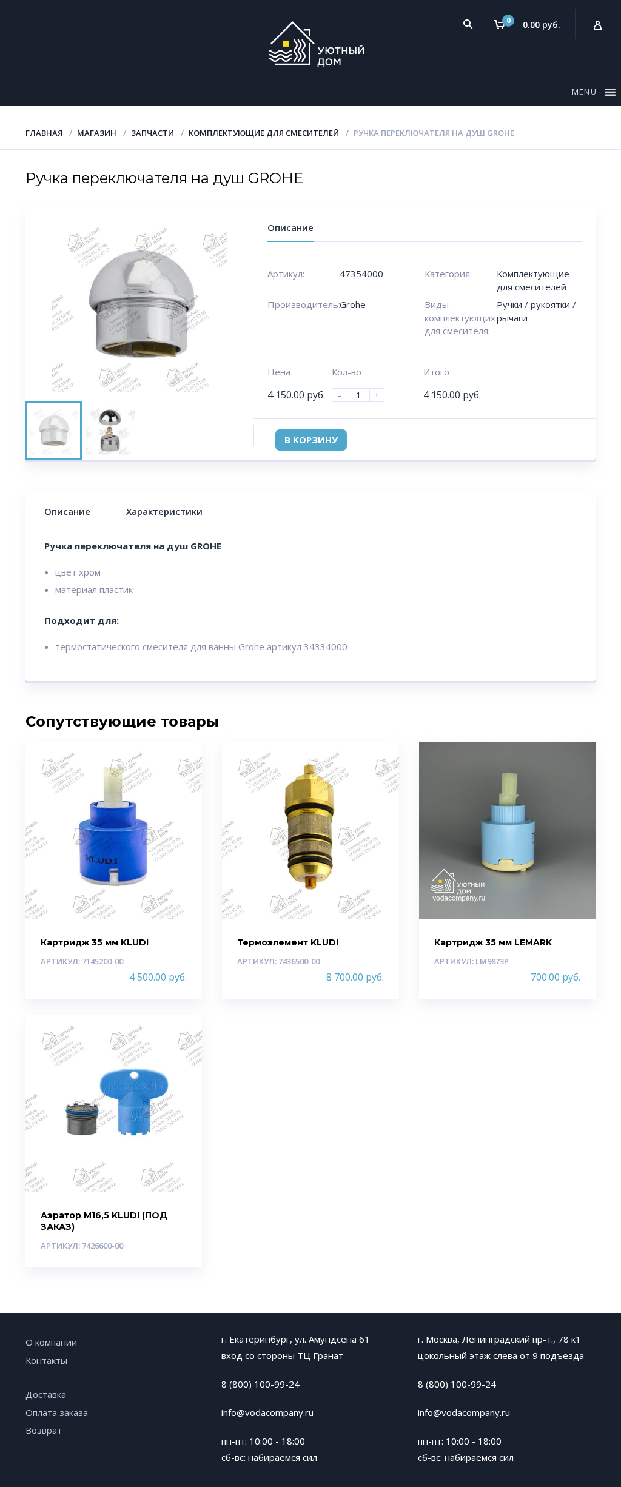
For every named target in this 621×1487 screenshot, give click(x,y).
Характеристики (164, 511)
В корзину (311, 440)
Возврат (43, 1430)
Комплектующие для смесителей (264, 132)
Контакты (46, 1360)
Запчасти (152, 132)
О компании (51, 1342)
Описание (67, 511)
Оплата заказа (56, 1412)
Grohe (353, 304)
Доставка (45, 1394)
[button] (586, 94)
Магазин (96, 132)
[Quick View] (179, 761)
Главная (43, 132)
